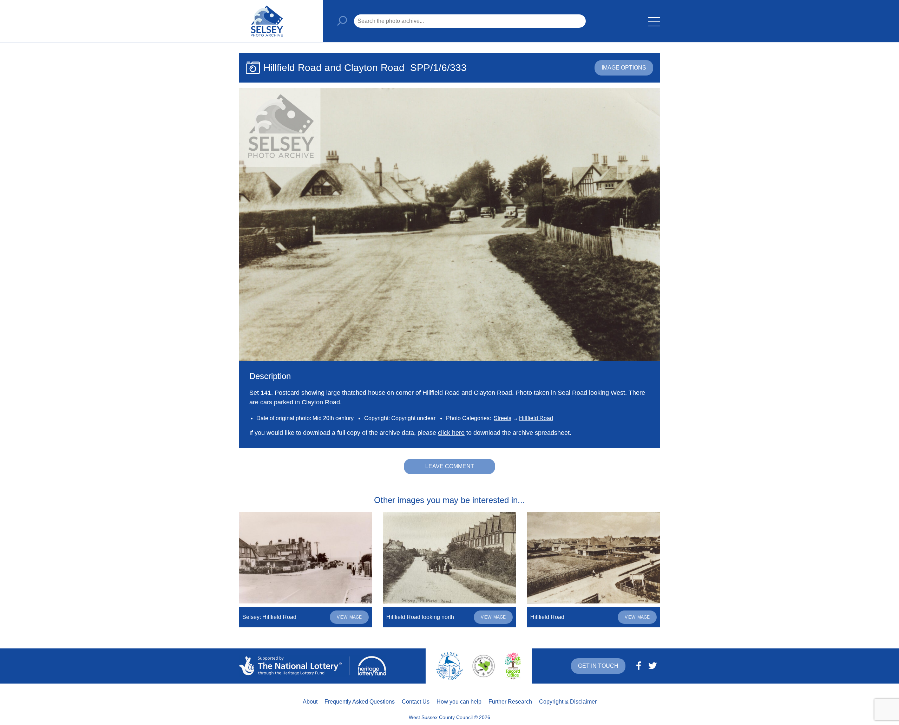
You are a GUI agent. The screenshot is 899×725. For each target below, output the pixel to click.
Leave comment (449, 466)
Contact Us (415, 702)
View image (349, 617)
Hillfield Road (536, 418)
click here (451, 432)
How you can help (459, 702)
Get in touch (598, 666)
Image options (624, 68)
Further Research (510, 702)
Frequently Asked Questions (359, 702)
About (310, 702)
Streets (502, 418)
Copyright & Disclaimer (568, 702)
